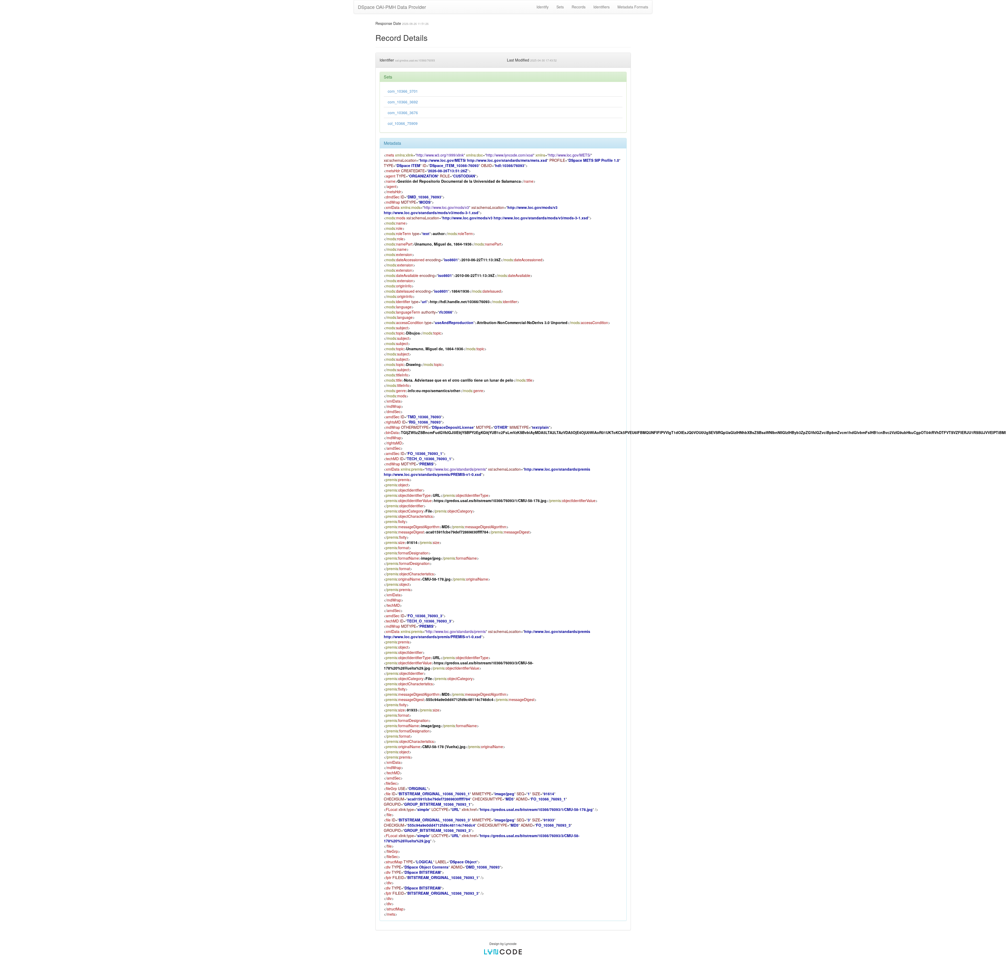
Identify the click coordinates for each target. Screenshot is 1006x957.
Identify (543, 6)
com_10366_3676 (403, 112)
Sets (560, 6)
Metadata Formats (632, 6)
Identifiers (601, 6)
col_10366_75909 (403, 123)
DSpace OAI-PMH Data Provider (392, 6)
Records (579, 6)
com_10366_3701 (403, 91)
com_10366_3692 (403, 101)
